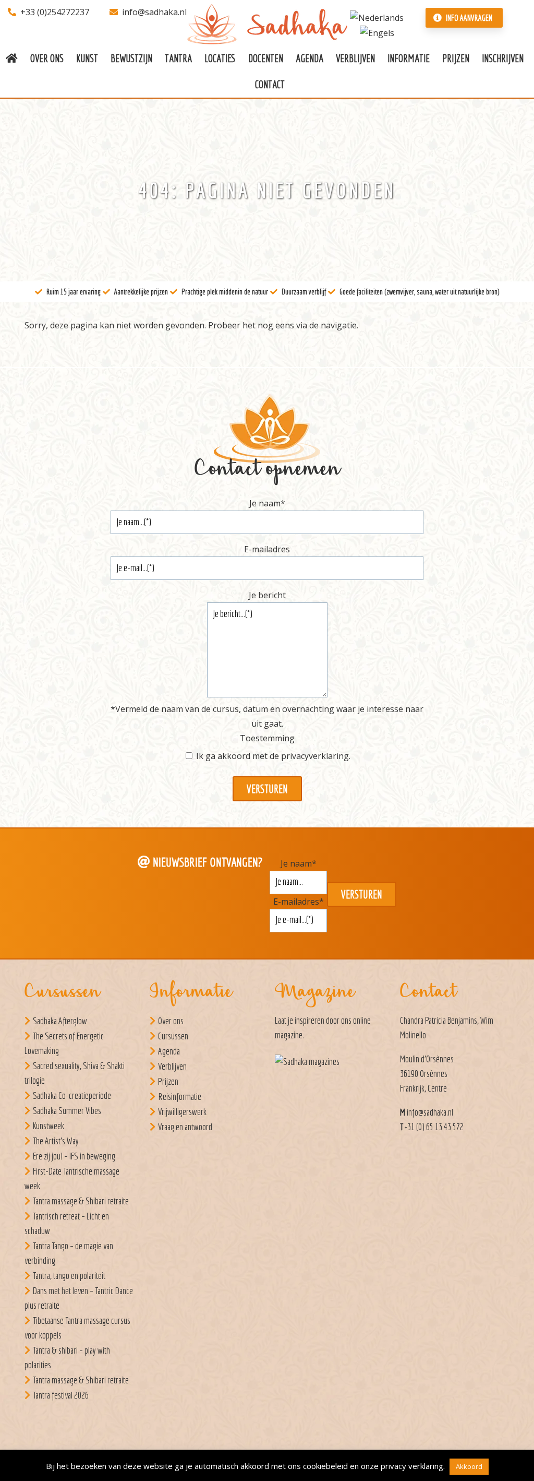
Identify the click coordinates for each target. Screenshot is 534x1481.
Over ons (171, 1020)
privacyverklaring (315, 756)
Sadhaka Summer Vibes (67, 1110)
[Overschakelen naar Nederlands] (377, 16)
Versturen (267, 789)
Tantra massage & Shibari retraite (81, 1200)
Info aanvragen (468, 17)
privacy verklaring (412, 1466)
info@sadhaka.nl (154, 12)
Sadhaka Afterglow (60, 1020)
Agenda (169, 1051)
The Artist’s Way (56, 1140)
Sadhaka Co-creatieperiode (72, 1095)
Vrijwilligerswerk (182, 1111)
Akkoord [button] (469, 1466)
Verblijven (172, 1066)
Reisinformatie (179, 1096)
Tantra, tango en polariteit (69, 1275)
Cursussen (173, 1035)
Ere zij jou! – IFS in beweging (74, 1156)
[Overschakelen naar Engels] (377, 32)
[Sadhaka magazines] (312, 1064)
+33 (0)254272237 (54, 12)
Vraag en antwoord (185, 1126)
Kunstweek (48, 1125)
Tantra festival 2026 (61, 1395)
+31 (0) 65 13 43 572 (434, 1126)
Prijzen (168, 1081)
